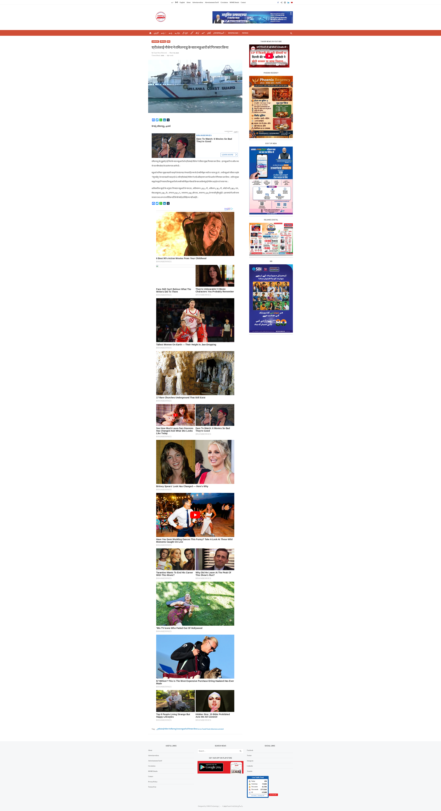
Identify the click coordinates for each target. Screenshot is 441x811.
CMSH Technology (212, 806)
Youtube (249, 771)
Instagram (250, 761)
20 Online (254, 795)
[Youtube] (292, 2)
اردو (172, 2)
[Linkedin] (288, 2)
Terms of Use (152, 787)
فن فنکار (197, 33)
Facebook (250, 750)
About (189, 2)
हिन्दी (176, 2)
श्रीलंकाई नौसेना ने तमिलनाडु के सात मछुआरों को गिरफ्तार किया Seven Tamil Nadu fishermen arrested (191, 729)
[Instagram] (285, 2)
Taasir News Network (160, 53)
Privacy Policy (152, 782)
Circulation (224, 2)
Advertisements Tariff (212, 2)
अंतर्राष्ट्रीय (155, 41)
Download (233, 33)
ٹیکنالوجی (209, 33)
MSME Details (234, 2)
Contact (243, 2)
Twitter (249, 755)
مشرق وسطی (185, 33)
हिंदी (168, 41)
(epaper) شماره (218, 33)
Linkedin (250, 766)
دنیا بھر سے (177, 33)
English (182, 2)
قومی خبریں (156, 33)
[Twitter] (281, 2)
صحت (203, 33)
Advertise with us (197, 2)
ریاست (163, 33)
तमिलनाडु (162, 41)
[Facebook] (278, 2)
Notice (245, 33)
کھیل (192, 33)
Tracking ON (261, 795)
